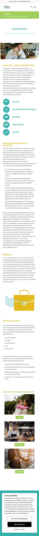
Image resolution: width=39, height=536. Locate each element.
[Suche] (31, 7)
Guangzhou (7, 14)
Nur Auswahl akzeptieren (19, 518)
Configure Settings (19, 529)
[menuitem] (31, 7)
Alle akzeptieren (19, 524)
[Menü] (35, 7)
